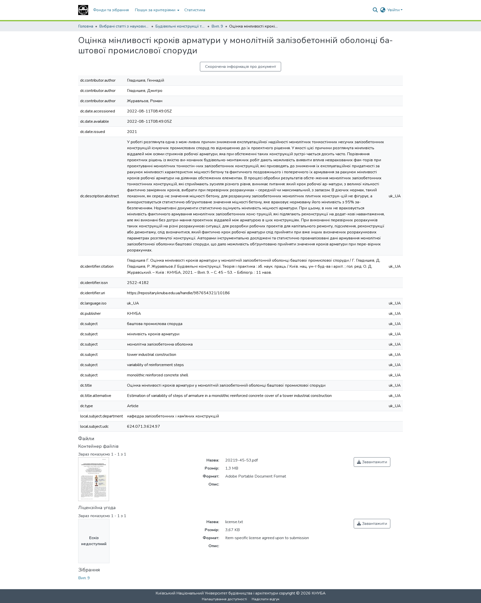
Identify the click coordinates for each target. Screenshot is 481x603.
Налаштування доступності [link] (224, 599)
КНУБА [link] (319, 593)
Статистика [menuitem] (194, 10)
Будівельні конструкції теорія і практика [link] (180, 26)
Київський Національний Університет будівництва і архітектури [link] (217, 593)
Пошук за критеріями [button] (155, 10)
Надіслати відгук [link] (265, 599)
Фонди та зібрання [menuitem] (111, 10)
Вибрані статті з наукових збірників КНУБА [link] (124, 26)
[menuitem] (156, 10)
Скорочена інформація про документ (240, 66)
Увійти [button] (394, 10)
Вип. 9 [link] (217, 26)
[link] (372, 462)
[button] (83, 10)
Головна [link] (85, 26)
